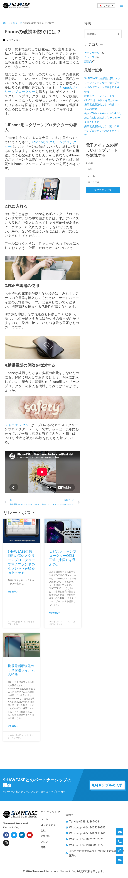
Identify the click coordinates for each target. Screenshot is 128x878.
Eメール (90, 176)
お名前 (89, 162)
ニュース (89, 57)
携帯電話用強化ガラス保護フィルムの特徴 (21, 670)
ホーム (7, 22)
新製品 (88, 61)
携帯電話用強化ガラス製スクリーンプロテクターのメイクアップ (101, 131)
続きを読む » (13, 591)
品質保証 (46, 835)
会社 (43, 830)
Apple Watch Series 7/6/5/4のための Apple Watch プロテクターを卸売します (102, 117)
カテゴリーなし (93, 52)
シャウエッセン (17, 425)
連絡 (43, 847)
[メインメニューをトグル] (121, 5)
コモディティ (48, 824)
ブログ (44, 841)
